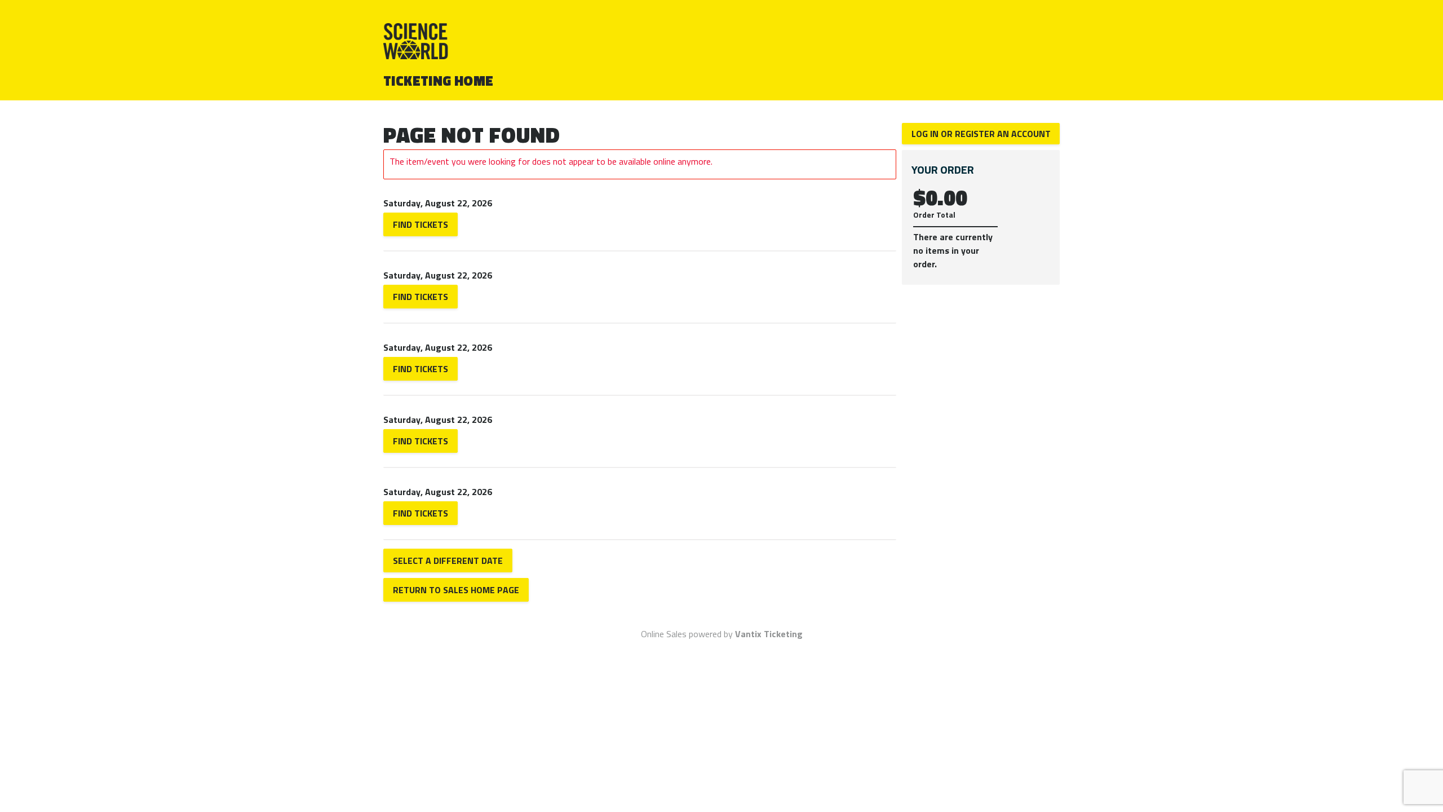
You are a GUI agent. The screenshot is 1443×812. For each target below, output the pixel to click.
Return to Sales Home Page (456, 590)
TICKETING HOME (438, 80)
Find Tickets (420, 224)
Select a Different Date (448, 560)
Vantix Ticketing (769, 634)
